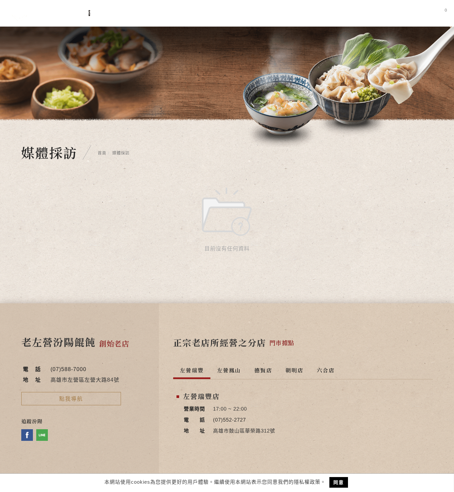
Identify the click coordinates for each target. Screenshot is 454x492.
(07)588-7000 (68, 369)
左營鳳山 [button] (229, 370)
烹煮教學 (356, 13)
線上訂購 (401, 13)
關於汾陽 (183, 13)
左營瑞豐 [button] (192, 370)
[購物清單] (441, 13)
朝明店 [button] (294, 370)
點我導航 (71, 399)
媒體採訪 (253, 13)
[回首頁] (51, 13)
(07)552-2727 (229, 420)
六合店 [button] (326, 370)
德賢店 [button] (263, 370)
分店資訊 (322, 13)
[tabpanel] (227, 87)
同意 (338, 482)
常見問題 (287, 13)
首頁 (102, 153)
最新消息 (218, 13)
